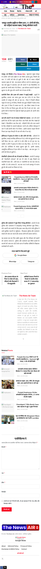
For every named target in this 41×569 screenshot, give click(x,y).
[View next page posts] (22, 216)
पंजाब (5, 11)
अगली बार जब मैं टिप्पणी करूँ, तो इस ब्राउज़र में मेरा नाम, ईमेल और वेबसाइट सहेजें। (21, 502)
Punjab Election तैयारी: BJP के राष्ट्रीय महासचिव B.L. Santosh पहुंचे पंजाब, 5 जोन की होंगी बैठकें (26, 179)
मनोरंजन (12, 15)
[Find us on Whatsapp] (36, 2)
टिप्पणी (4, 447)
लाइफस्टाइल (21, 15)
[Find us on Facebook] (6, 559)
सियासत (12, 11)
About (4, 546)
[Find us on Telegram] (32, 2)
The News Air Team (24, 28)
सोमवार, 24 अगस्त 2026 (19, 183)
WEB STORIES (34, 15)
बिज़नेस (19, 11)
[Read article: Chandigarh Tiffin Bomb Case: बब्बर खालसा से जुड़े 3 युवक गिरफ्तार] (8, 407)
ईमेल (3, 482)
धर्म (36, 11)
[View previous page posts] (18, 216)
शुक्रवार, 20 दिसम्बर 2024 (10, 31)
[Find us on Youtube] (32, 6)
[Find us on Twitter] (2, 559)
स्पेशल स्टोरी (29, 11)
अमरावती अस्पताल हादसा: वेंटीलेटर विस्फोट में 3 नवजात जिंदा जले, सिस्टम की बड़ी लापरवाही (27, 371)
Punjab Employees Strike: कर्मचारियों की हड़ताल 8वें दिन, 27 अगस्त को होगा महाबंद (27, 394)
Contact (24, 549)
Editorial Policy (13, 546)
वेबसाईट (4, 492)
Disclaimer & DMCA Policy (10, 549)
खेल (5, 15)
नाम (3, 473)
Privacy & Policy (26, 546)
